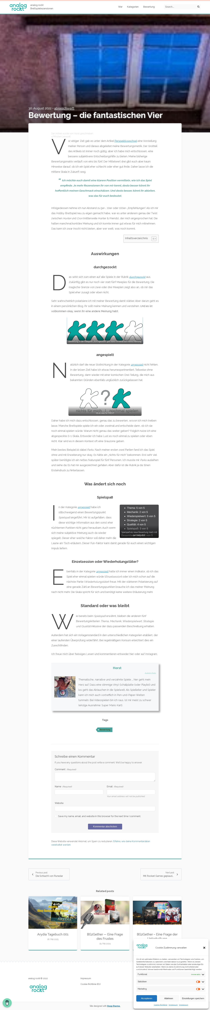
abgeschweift (64, 108)
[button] (204, 947)
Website (59, 803)
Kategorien (133, 6)
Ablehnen (168, 998)
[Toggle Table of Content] (152, 238)
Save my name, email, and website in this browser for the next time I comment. (99, 816)
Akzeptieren (146, 998)
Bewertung (149, 6)
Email (115, 786)
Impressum (173, 1005)
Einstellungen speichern (193, 998)
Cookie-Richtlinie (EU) (91, 984)
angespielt (137, 364)
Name (63, 786)
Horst (117, 668)
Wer (120, 6)
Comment (65, 769)
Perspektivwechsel (126, 140)
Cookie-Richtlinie (160, 1005)
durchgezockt (137, 276)
